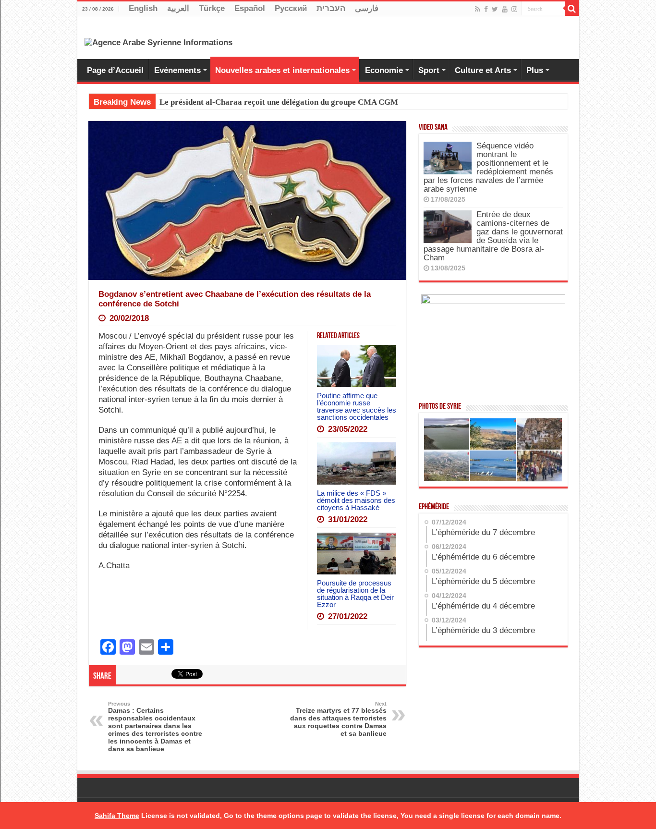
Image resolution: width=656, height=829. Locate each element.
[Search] (572, 8)
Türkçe (212, 8)
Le (164, 102)
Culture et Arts (483, 70)
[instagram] (514, 9)
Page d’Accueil (115, 70)
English (143, 8)
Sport (428, 70)
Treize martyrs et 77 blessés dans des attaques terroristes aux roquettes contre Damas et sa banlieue (338, 719)
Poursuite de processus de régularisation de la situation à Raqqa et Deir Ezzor (355, 594)
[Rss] (477, 9)
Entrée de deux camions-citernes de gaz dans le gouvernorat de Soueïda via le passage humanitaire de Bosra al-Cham (493, 236)
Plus (534, 70)
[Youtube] (505, 9)
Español (249, 8)
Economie (384, 70)
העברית (330, 8)
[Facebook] (486, 9)
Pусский (291, 8)
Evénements (177, 70)
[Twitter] (495, 9)
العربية (178, 8)
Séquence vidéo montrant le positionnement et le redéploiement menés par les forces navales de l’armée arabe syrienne (488, 167)
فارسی (366, 8)
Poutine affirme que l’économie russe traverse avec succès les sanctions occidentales (356, 406)
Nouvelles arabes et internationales (282, 70)
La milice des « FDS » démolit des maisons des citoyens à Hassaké (356, 500)
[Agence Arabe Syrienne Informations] (158, 42)
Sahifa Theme (117, 815)
